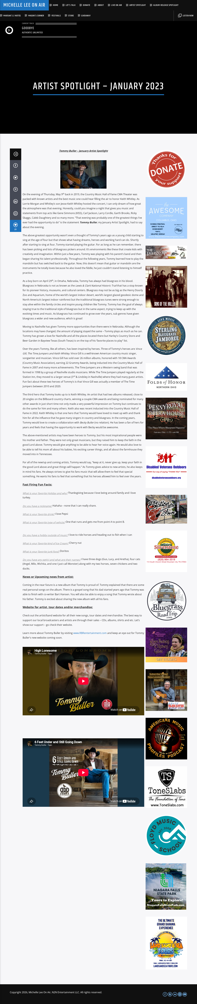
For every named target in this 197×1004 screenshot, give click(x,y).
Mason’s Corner (36, 16)
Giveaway (85, 16)
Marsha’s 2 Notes (12, 16)
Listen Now (188, 16)
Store (71, 16)
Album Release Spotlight (165, 5)
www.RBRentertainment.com (90, 633)
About (101, 5)
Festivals (56, 16)
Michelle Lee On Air (24, 5)
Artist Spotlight (137, 5)
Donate (86, 5)
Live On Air (116, 5)
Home (55, 5)
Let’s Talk (71, 5)
